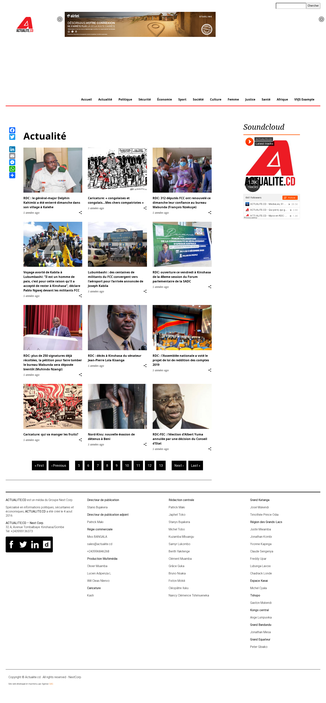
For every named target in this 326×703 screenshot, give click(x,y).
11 (139, 465)
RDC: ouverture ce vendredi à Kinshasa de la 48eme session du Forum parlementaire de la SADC (182, 276)
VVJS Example (304, 99)
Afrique (282, 99)
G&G (51, 684)
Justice (250, 99)
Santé (266, 99)
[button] (60, 19)
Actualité (105, 99)
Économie (164, 99)
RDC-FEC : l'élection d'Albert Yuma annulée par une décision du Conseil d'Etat (180, 438)
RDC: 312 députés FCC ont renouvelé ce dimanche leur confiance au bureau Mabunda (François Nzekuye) (182, 202)
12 (151, 465)
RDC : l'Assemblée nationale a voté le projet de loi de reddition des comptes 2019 (181, 360)
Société (198, 99)
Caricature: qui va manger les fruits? (50, 434)
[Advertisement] (163, 65)
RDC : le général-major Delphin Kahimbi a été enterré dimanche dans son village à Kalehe (51, 202)
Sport (182, 99)
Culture (215, 99)
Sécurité (144, 99)
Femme (233, 99)
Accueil (86, 99)
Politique (125, 99)
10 (128, 465)
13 (162, 465)
